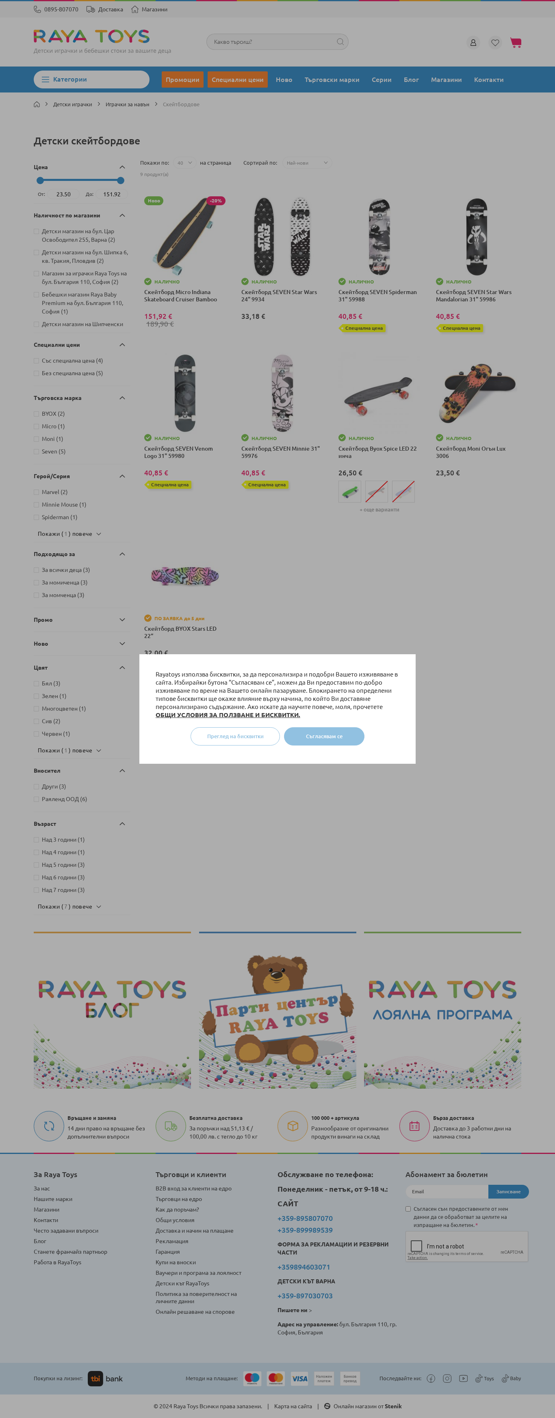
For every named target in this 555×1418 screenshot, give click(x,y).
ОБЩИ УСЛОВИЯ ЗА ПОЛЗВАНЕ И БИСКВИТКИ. (228, 714)
